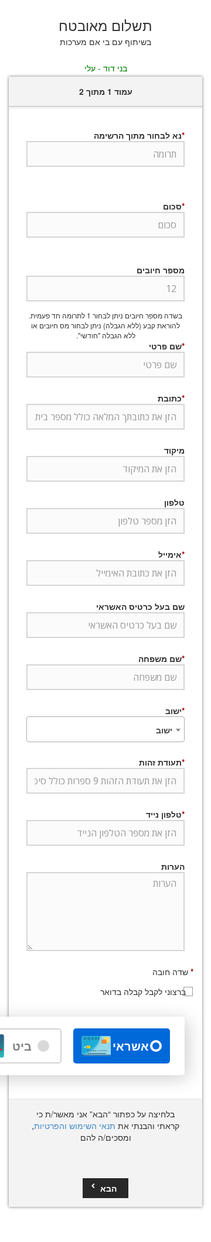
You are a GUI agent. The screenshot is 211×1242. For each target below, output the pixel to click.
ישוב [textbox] (164, 730)
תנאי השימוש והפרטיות (74, 1125)
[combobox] (105, 729)
